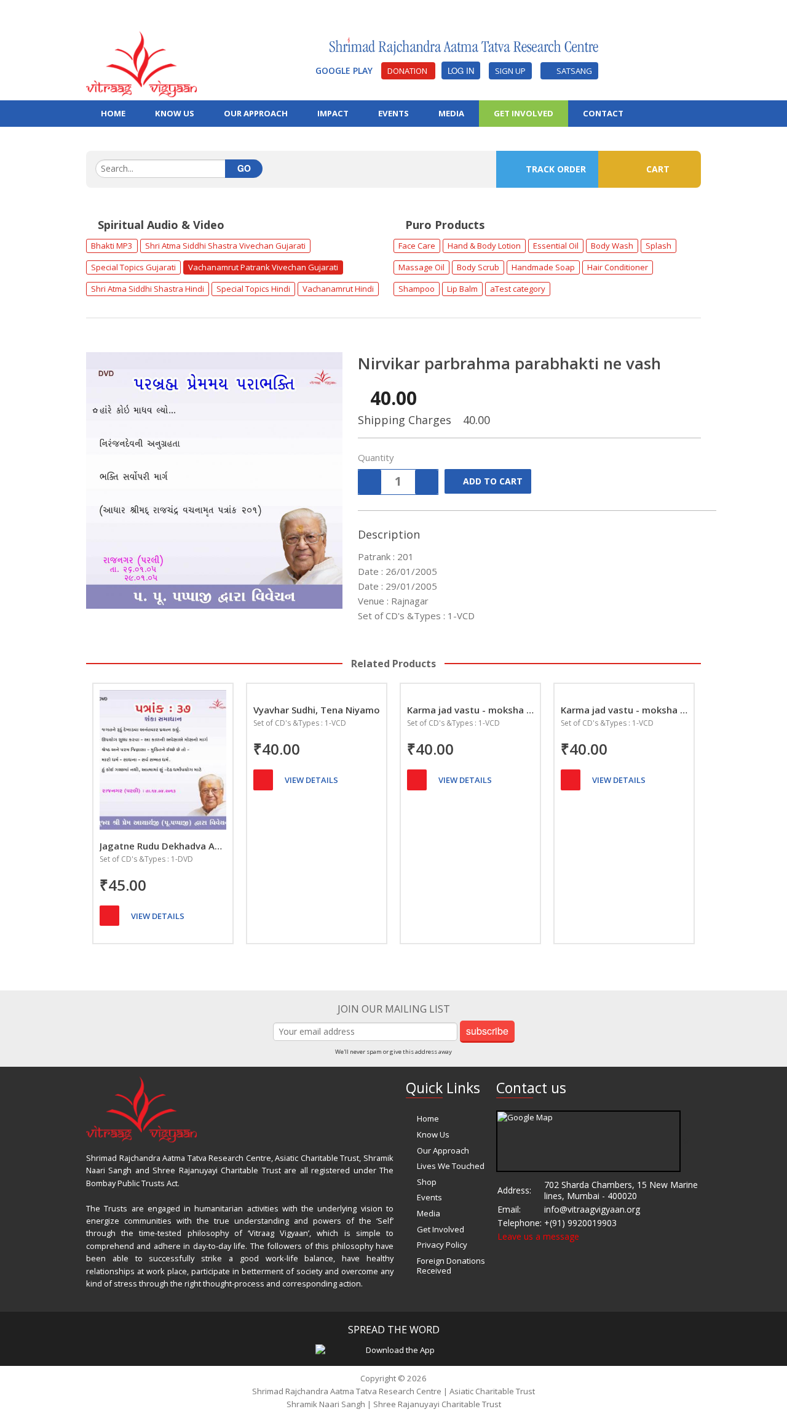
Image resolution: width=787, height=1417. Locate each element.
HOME (113, 113)
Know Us (433, 1134)
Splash (658, 245)
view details (157, 915)
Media (428, 1213)
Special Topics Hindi (253, 288)
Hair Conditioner (617, 267)
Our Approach (443, 1150)
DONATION (408, 70)
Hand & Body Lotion (484, 245)
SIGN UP (510, 70)
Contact (603, 113)
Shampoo (416, 288)
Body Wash (612, 245)
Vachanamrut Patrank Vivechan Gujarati (263, 267)
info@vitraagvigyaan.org (592, 1209)
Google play (345, 70)
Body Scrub (478, 267)
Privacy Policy (442, 1244)
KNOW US (174, 113)
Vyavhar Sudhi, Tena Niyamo (316, 710)
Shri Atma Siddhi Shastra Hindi (147, 288)
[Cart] (109, 915)
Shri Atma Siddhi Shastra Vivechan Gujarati (225, 245)
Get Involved (523, 113)
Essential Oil (556, 245)
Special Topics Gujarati (133, 267)
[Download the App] (395, 1349)
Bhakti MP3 (112, 245)
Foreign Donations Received (451, 1265)
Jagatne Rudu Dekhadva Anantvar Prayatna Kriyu (163, 846)
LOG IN (461, 70)
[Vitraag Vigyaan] (141, 62)
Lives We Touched (450, 1165)
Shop (427, 1181)
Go (244, 168)
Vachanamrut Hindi (338, 288)
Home (428, 1118)
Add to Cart (493, 481)
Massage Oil (421, 267)
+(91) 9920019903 (580, 1223)
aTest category (517, 288)
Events (429, 1197)
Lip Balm (462, 288)
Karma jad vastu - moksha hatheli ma (470, 710)
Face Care (416, 245)
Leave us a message (538, 1236)
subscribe (487, 1031)
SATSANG (572, 70)
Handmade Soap (543, 267)
